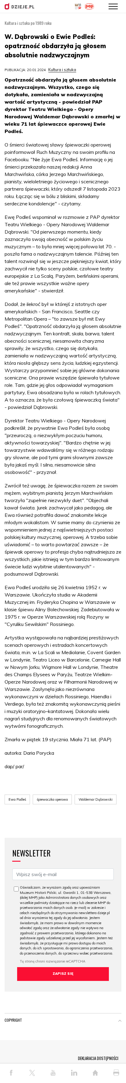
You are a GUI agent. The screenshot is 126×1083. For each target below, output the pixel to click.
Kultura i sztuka (62, 69)
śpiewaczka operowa (52, 799)
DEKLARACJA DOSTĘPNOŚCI (98, 1058)
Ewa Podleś (17, 799)
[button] (119, 1021)
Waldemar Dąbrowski (96, 799)
